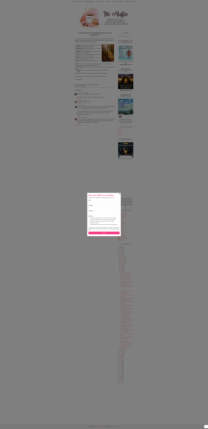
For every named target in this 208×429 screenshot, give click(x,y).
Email (90, 200)
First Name (91, 205)
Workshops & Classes (94, 222)
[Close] (119, 193)
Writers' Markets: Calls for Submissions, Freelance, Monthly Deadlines (103, 224)
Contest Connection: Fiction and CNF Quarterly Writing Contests (102, 219)
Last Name (91, 210)
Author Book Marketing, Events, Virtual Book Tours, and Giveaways (103, 218)
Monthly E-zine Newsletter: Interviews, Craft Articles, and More (102, 221)
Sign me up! (104, 232)
